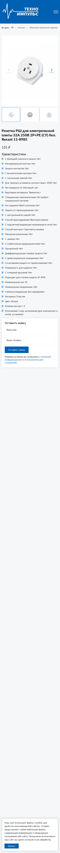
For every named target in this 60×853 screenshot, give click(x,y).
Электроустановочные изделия (43, 27)
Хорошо (11, 846)
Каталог (21, 27)
